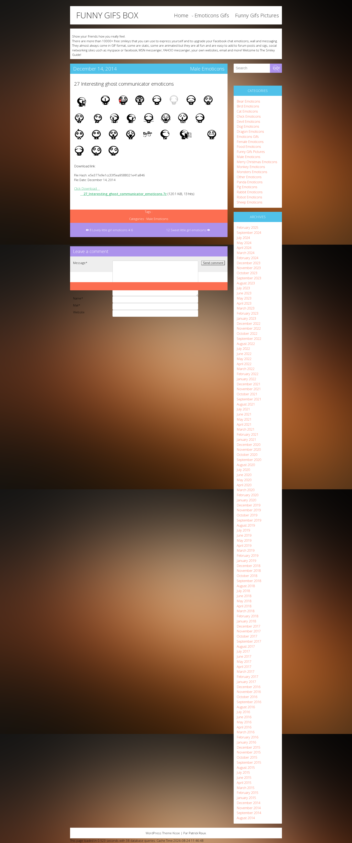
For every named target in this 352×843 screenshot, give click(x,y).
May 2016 (244, 722)
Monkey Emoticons (251, 166)
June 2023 (244, 293)
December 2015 (248, 747)
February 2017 (247, 676)
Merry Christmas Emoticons (257, 161)
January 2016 (246, 742)
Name (78, 298)
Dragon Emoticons (250, 131)
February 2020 (247, 495)
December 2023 (248, 263)
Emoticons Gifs (212, 15)
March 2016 (245, 732)
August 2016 (246, 707)
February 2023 (247, 313)
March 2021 (245, 429)
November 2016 (249, 691)
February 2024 (247, 257)
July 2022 (243, 348)
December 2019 (248, 505)
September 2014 (249, 812)
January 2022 (246, 379)
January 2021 (246, 439)
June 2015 (244, 777)
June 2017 (244, 656)
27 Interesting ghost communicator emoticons (124, 83)
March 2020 (245, 489)
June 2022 (244, 353)
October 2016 (247, 696)
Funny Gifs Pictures (257, 15)
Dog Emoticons (248, 126)
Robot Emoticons (249, 197)
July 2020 (243, 469)
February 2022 (247, 373)
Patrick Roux (197, 833)
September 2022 (249, 338)
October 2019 (247, 515)
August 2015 (246, 767)
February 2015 (247, 792)
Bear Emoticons (248, 101)
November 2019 (249, 510)
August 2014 (246, 817)
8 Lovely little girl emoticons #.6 (111, 230)
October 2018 (247, 575)
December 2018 (248, 565)
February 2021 (247, 434)
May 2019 (244, 540)
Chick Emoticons (249, 116)
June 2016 (244, 717)
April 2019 (244, 545)
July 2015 (243, 772)
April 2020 (244, 485)
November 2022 (249, 328)
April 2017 (244, 666)
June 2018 (244, 595)
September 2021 (249, 399)
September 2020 (249, 459)
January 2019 (246, 560)
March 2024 (245, 252)
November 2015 (249, 752)
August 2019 (246, 525)
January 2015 (246, 797)
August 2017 (246, 646)
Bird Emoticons (248, 106)
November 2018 (249, 570)
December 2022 (248, 323)
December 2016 (248, 686)
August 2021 (246, 404)
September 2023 (249, 278)
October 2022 (247, 333)
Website (79, 312)
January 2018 (246, 621)
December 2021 (248, 384)
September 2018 (249, 580)
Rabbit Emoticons (250, 192)
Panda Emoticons (250, 182)
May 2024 (244, 242)
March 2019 (245, 550)
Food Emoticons (249, 146)
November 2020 (249, 449)
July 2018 (243, 590)
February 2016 (247, 737)
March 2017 (245, 671)
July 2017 (243, 651)
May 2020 (244, 479)
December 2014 (248, 802)
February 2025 (247, 227)
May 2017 (244, 661)
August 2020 (246, 464)
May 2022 (244, 358)
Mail (76, 305)
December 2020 (248, 444)
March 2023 (245, 308)
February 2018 (247, 616)
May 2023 (244, 298)
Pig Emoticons (247, 187)
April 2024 (244, 247)
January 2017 (246, 681)
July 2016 (243, 711)
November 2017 (249, 631)
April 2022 (244, 363)
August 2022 (246, 343)
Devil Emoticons (248, 121)
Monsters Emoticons (252, 171)
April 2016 (244, 727)
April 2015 (244, 782)
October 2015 (247, 757)
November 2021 (249, 389)
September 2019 (249, 520)
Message (80, 263)
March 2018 (245, 611)
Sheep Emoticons (249, 202)
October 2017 (247, 636)
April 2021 (244, 424)
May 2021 (244, 419)
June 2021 (244, 414)
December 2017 (248, 626)
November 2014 (249, 807)
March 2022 (245, 368)
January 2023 (246, 318)
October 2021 (247, 394)
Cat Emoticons (247, 111)
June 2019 (244, 535)
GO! (276, 68)
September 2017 (249, 641)
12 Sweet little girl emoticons (186, 230)
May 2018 (244, 601)
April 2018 (244, 606)
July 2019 (243, 530)
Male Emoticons (207, 68)
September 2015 (249, 762)
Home (181, 15)
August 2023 (246, 283)
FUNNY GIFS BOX (107, 15)
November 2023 (249, 267)
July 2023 (243, 288)
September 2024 (249, 232)
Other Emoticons (249, 177)
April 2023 (244, 303)
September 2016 (249, 701)
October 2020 (247, 454)
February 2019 (247, 555)
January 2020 (246, 500)
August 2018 (246, 585)
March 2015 (245, 787)
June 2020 (244, 474)
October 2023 (247, 273)
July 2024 (243, 237)
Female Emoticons (250, 141)
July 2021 (243, 409)
